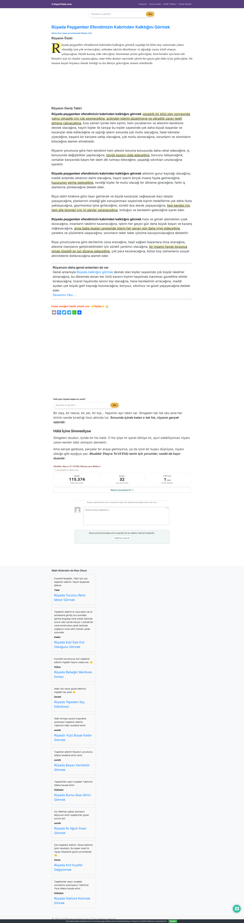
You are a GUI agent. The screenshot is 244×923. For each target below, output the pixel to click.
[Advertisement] (122, 87)
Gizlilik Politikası (169, 4)
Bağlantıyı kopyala (122, 538)
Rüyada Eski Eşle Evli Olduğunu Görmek (69, 644)
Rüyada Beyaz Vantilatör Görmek (72, 767)
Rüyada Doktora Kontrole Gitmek (72, 901)
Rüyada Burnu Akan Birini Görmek (72, 797)
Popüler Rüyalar (185, 4)
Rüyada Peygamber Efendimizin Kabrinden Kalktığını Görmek (110, 27)
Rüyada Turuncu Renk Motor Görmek (69, 597)
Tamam (173, 921)
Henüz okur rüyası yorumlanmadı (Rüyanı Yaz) (71, 33)
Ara (150, 14)
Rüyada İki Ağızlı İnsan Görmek (70, 831)
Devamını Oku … (64, 295)
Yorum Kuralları (155, 4)
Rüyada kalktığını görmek (95, 272)
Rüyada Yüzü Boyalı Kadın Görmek (73, 737)
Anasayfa (143, 4)
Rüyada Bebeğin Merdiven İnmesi (73, 674)
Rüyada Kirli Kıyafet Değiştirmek (68, 867)
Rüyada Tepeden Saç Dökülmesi (69, 704)
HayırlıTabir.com (62, 4)
